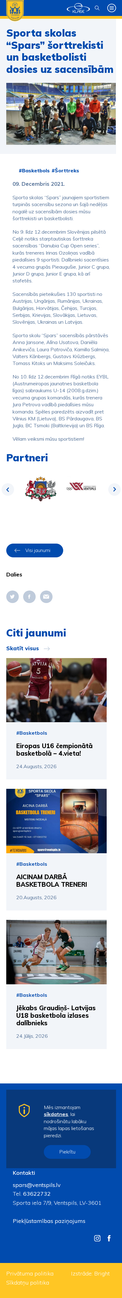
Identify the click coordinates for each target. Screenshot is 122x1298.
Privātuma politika (29, 1273)
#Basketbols (34, 170)
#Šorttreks (65, 170)
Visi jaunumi (37, 550)
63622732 (36, 1193)
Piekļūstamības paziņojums (49, 1220)
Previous (8, 489)
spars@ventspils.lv (37, 1185)
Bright (102, 1273)
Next (114, 489)
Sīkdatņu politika (27, 1282)
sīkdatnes (56, 1114)
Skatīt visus (22, 648)
